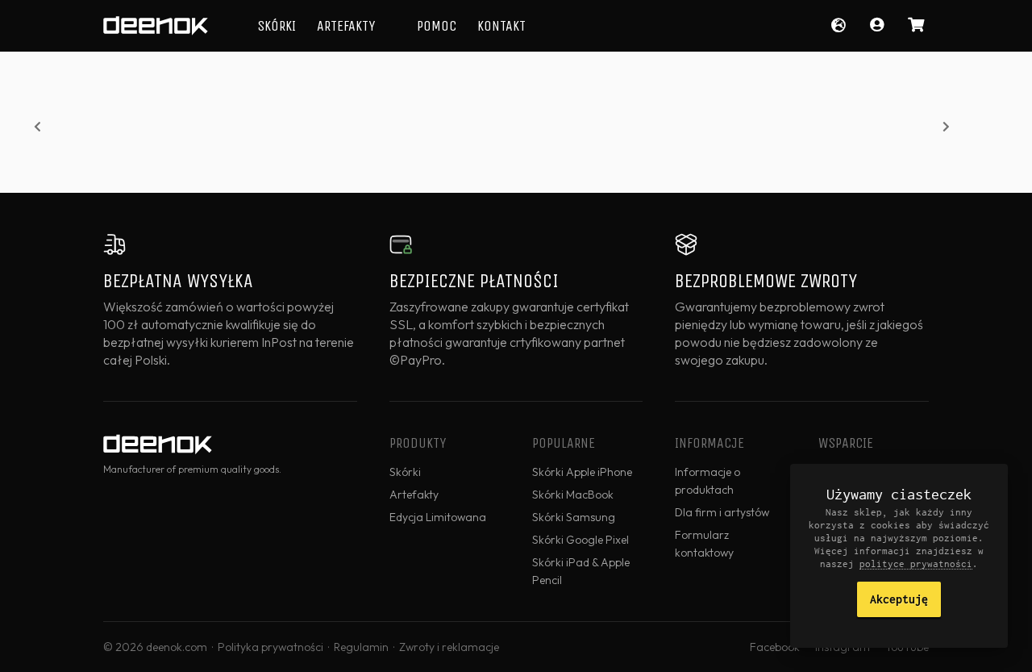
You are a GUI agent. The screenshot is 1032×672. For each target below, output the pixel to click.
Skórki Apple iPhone (582, 472)
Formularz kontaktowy (704, 544)
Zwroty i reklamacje (449, 647)
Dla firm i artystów (722, 512)
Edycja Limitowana (437, 517)
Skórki (276, 26)
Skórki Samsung (573, 517)
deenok (155, 25)
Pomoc (436, 26)
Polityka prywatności (270, 647)
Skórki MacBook (573, 494)
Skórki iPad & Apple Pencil (581, 571)
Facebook (775, 647)
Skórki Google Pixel (580, 539)
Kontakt (501, 26)
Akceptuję (899, 599)
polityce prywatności (915, 563)
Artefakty (346, 26)
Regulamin (361, 647)
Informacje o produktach (707, 481)
